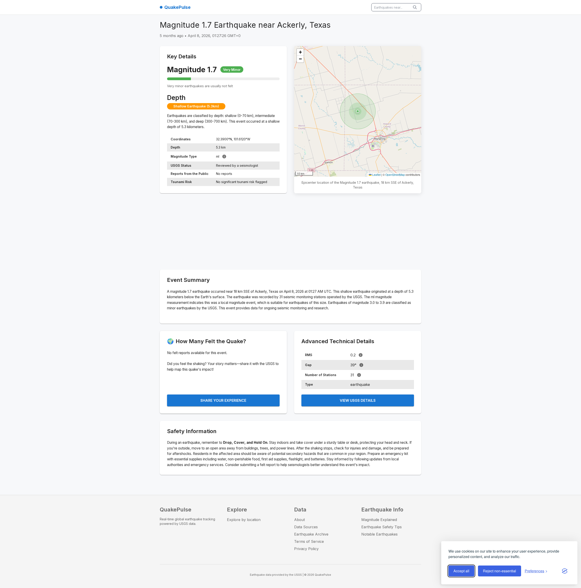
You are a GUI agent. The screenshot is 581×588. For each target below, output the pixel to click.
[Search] (415, 7)
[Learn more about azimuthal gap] (361, 365)
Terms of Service (309, 541)
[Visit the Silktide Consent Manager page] (564, 571)
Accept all (461, 570)
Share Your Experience (223, 400)
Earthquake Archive (311, 534)
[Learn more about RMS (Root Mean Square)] (360, 355)
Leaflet (376, 174)
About (299, 519)
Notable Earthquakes (379, 534)
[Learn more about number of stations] (359, 375)
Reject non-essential (499, 570)
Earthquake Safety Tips (381, 527)
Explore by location (244, 519)
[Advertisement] (290, 232)
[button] (357, 111)
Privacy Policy (306, 548)
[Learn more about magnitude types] (224, 156)
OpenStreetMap (395, 174)
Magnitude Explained (379, 519)
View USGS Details (358, 400)
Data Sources (306, 527)
